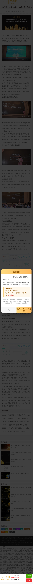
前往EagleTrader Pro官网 (24, 310)
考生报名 (29, 580)
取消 (9, 310)
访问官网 (29, 575)
